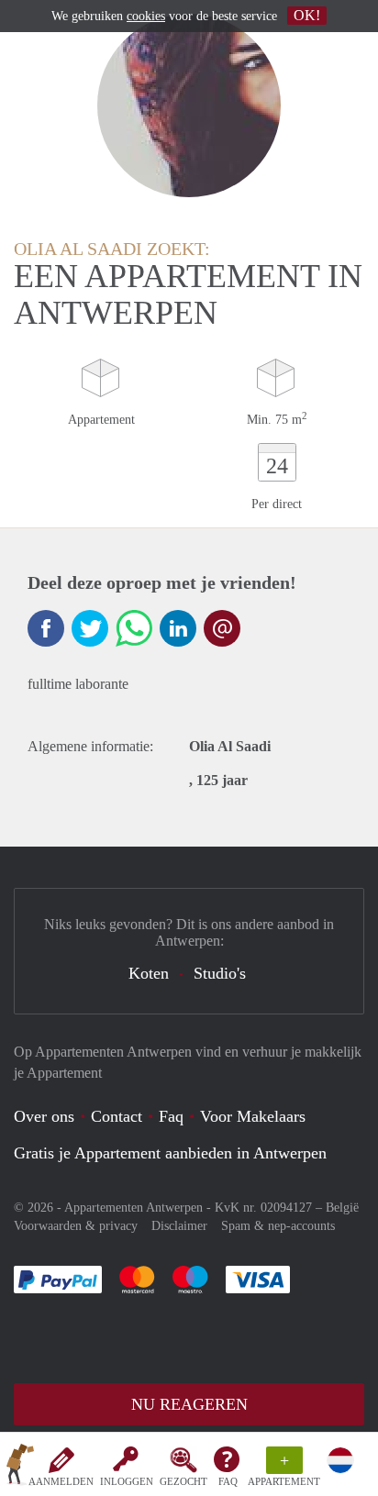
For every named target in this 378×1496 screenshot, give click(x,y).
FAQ (228, 1481)
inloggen (126, 1481)
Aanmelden (61, 1481)
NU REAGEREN (189, 1404)
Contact (116, 1116)
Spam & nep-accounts (278, 1226)
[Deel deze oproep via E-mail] (222, 628)
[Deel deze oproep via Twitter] (90, 628)
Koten (148, 973)
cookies (146, 16)
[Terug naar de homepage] (20, 1467)
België (342, 1207)
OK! (307, 15)
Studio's (220, 973)
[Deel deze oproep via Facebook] (46, 628)
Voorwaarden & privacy (76, 1226)
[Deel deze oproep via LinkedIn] (178, 628)
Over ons (44, 1116)
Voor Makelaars (253, 1116)
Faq (171, 1116)
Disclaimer (179, 1226)
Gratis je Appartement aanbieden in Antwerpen (170, 1153)
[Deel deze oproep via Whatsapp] (134, 628)
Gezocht (183, 1481)
